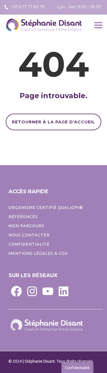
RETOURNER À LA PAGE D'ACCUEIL (53, 122)
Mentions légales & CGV (38, 253)
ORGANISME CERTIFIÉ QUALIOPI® (46, 207)
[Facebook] (16, 291)
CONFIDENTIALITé (29, 244)
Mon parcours (26, 226)
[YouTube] (47, 291)
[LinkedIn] (63, 291)
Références (23, 216)
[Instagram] (32, 291)
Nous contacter (29, 235)
